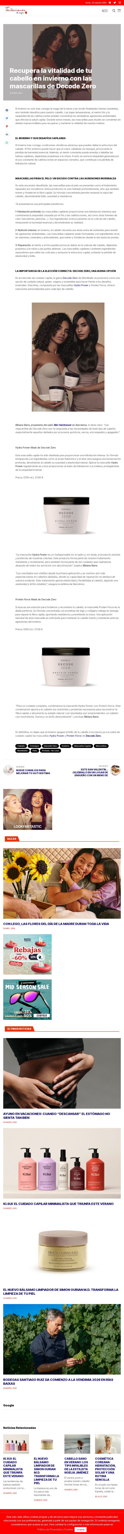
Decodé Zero (50, 746)
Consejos (34, 746)
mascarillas (101, 746)
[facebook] (110, 3)
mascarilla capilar (82, 746)
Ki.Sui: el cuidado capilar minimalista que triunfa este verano (58, 1204)
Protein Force (74, 735)
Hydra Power (81, 285)
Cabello (21, 746)
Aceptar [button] (81, 1529)
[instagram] (120, 3)
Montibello (22, 750)
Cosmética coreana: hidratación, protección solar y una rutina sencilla (105, 1469)
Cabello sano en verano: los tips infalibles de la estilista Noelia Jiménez (76, 1465)
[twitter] (115, 3)
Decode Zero (70, 277)
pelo (35, 750)
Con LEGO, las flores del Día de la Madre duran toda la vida (56, 924)
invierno (65, 746)
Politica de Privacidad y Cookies (55, 1529)
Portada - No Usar (50, 750)
